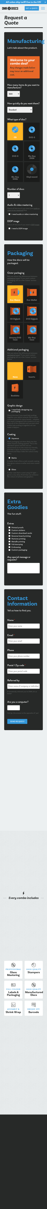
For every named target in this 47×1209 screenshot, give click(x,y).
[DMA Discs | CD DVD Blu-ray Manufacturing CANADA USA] (10, 8)
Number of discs (15, 189)
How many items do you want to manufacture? (23, 86)
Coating (11, 434)
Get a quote (32, 8)
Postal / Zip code (16, 665)
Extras (10, 523)
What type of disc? (16, 119)
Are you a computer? (17, 702)
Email (11, 635)
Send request (17, 721)
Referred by (13, 680)
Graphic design (15, 405)
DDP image (13, 221)
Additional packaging (18, 349)
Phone (10, 650)
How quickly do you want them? (23, 103)
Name (11, 620)
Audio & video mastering (19, 205)
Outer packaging (15, 273)
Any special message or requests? (18, 558)
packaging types (13, 278)
